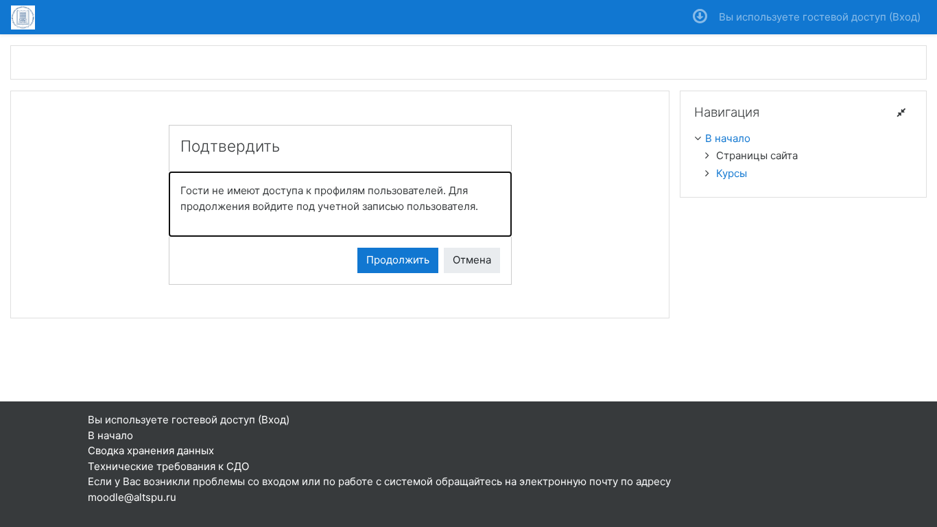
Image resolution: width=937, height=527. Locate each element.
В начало (727, 138)
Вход (904, 16)
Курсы (731, 173)
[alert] (340, 204)
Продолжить (397, 259)
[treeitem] (803, 139)
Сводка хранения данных (151, 450)
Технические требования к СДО (168, 466)
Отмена (472, 259)
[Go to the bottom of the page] (700, 17)
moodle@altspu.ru (132, 497)
